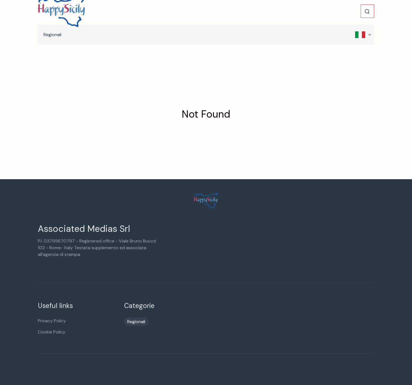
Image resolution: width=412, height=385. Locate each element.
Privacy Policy (52, 321)
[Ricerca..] (367, 11)
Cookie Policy (51, 332)
